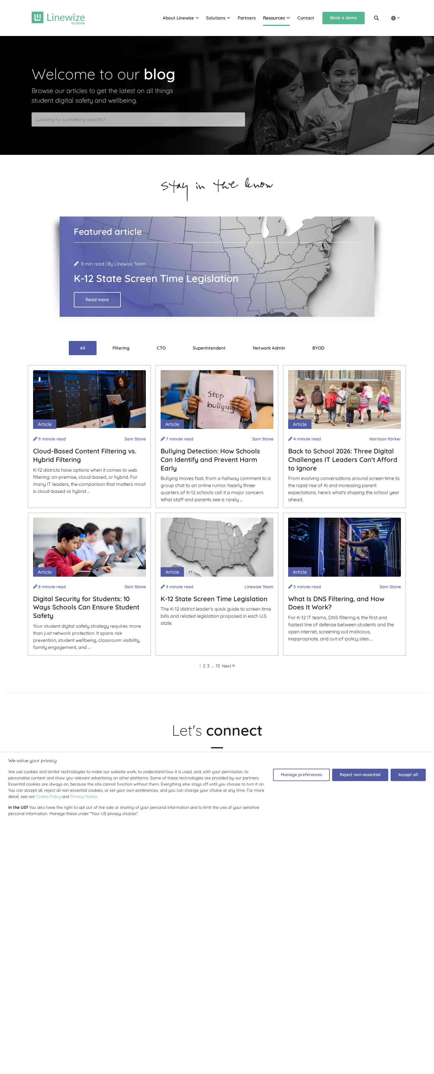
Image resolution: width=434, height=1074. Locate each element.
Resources (274, 18)
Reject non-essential (360, 774)
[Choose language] (395, 18)
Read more (97, 299)
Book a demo (343, 17)
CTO (161, 348)
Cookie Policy (48, 796)
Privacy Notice (83, 796)
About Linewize (178, 18)
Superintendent (209, 348)
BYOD (318, 348)
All (82, 348)
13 (218, 666)
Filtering (121, 348)
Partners (247, 18)
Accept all (408, 774)
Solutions (215, 18)
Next (227, 666)
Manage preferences (301, 774)
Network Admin (269, 348)
